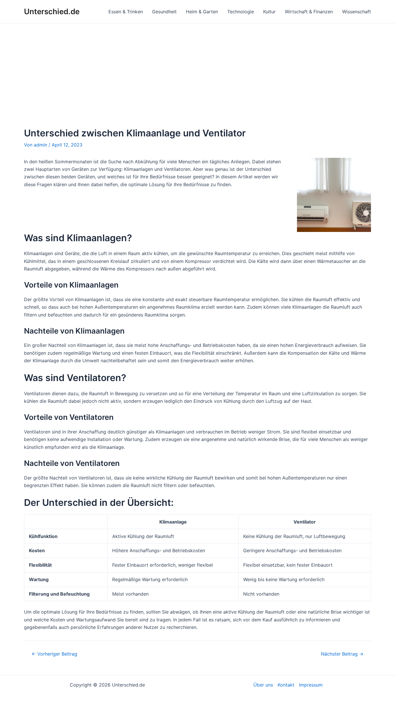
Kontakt (286, 685)
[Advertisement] (197, 66)
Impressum (311, 685)
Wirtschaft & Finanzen (309, 11)
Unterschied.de (52, 11)
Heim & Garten (202, 11)
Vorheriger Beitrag (54, 654)
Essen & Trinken (125, 11)
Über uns (263, 685)
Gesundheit (164, 11)
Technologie (240, 11)
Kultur (269, 11)
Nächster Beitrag (342, 654)
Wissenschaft (356, 11)
